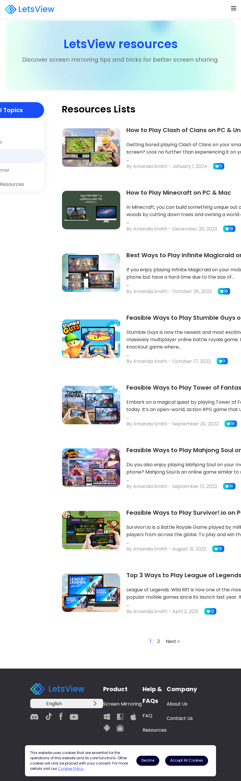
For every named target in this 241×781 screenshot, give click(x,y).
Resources (155, 730)
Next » (173, 641)
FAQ (147, 715)
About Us (177, 704)
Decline (147, 760)
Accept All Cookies (186, 760)
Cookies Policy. (71, 768)
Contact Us (180, 718)
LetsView (36, 9)
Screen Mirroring (122, 704)
